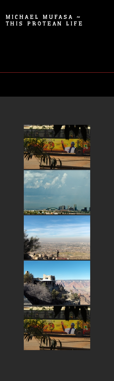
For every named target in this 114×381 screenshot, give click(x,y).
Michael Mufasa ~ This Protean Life (45, 20)
